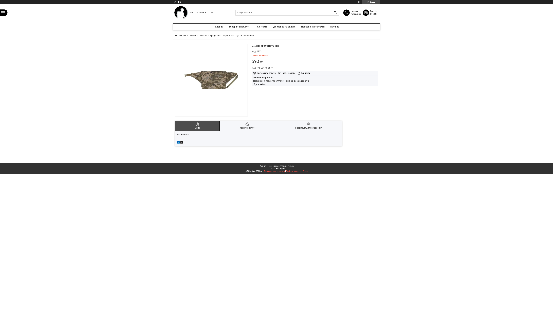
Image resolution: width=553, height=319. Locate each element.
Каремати (228, 36)
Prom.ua (290, 166)
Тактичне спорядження (210, 36)
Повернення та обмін (313, 26)
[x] (181, 143)
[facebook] (178, 143)
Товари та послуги (239, 26)
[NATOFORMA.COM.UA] (181, 12)
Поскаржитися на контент (274, 171)
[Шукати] (335, 12)
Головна (218, 26)
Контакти (262, 26)
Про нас (334, 26)
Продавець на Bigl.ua (276, 169)
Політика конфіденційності (297, 171)
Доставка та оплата (284, 26)
